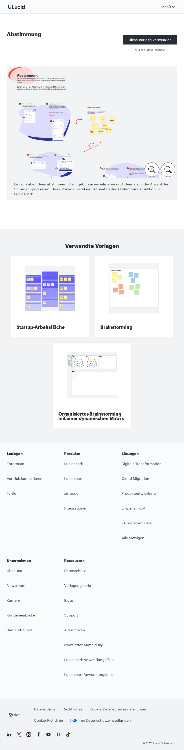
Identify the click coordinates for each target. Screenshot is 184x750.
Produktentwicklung (139, 493)
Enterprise (15, 463)
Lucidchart (73, 478)
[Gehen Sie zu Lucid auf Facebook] (38, 734)
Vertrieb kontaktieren (24, 478)
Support (71, 615)
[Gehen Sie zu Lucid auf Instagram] (28, 734)
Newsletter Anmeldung (83, 645)
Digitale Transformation (142, 463)
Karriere (13, 600)
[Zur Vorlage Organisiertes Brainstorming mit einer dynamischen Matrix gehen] (92, 385)
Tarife (11, 493)
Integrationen (76, 508)
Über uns (14, 570)
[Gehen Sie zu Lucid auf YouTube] (48, 734)
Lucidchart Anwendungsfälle (88, 674)
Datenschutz (75, 570)
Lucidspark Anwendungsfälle (89, 659)
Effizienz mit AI (134, 508)
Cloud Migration (135, 478)
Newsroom (16, 585)
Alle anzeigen (133, 538)
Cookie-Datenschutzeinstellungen (118, 709)
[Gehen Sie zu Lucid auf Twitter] (19, 734)
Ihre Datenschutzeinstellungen (105, 720)
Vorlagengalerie (77, 585)
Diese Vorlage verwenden (150, 40)
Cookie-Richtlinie (48, 720)
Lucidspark (73, 463)
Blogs (69, 600)
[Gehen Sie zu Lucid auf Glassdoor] (58, 734)
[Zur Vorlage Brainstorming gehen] (134, 296)
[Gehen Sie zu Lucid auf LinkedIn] (9, 734)
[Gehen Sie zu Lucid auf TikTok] (68, 734)
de (16, 714)
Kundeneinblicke (21, 615)
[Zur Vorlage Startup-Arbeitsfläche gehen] (50, 296)
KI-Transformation (137, 523)
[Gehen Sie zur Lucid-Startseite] (21, 6)
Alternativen (74, 630)
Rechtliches (72, 709)
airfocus (71, 493)
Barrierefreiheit (19, 630)
